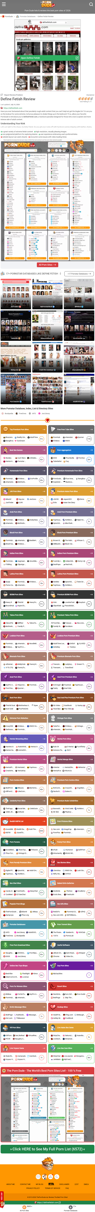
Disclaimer (90, 95)
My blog (50, 1176)
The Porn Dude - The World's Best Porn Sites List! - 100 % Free (44, 1070)
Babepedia (15, 370)
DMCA (86, 1184)
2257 (77, 1184)
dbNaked (78, 307)
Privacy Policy (33, 1188)
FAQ (67, 1188)
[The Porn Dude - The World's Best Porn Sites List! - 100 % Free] (47, 1108)
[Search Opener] (91, 4)
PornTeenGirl (15, 401)
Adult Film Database (46, 370)
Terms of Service (52, 1188)
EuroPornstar (78, 338)
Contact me (25, 1184)
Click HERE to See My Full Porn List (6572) (47, 1149)
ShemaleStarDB (78, 370)
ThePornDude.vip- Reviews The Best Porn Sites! (52, 1197)
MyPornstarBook (46, 307)
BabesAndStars (46, 338)
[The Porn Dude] (47, 4)
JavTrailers (15, 307)
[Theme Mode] (56, 1176)
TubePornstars (46, 401)
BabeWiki (14, 338)
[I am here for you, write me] (38, 1176)
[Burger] (4, 4)
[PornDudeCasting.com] (44, 1176)
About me (10, 1184)
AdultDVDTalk (78, 401)
